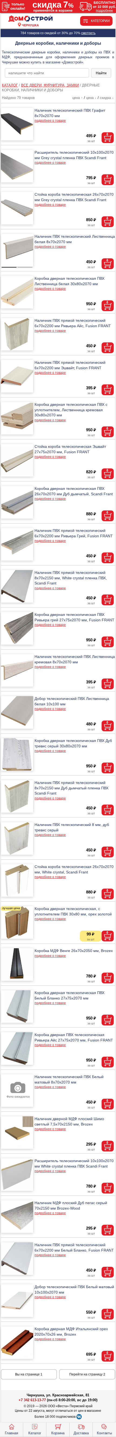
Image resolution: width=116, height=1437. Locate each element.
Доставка (81, 1433)
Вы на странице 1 (28, 1374)
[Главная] (30, 18)
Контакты (104, 1433)
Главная (11, 1433)
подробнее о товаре (50, 121)
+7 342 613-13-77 (32, 1400)
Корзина (57, 1433)
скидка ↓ (107, 98)
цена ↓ (91, 98)
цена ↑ (77, 98)
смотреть (88, 33)
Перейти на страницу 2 (87, 1374)
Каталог (34, 1433)
